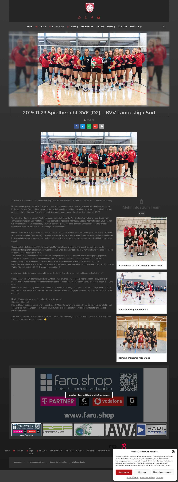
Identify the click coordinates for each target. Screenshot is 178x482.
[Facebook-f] (92, 17)
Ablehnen (142, 472)
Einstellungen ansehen (163, 472)
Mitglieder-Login (78, 462)
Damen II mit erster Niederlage (134, 357)
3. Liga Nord (58, 26)
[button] (173, 452)
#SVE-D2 (90, 120)
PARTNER (100, 26)
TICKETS (42, 26)
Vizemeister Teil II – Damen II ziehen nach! (140, 265)
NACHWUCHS (87, 26)
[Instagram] (79, 17)
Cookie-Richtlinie (133, 478)
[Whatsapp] (86, 17)
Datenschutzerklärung (147, 478)
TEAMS (73, 26)
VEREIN (110, 26)
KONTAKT (122, 26)
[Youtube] (99, 17)
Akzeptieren (124, 472)
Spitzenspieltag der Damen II (133, 309)
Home (29, 26)
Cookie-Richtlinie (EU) (58, 462)
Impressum (159, 478)
